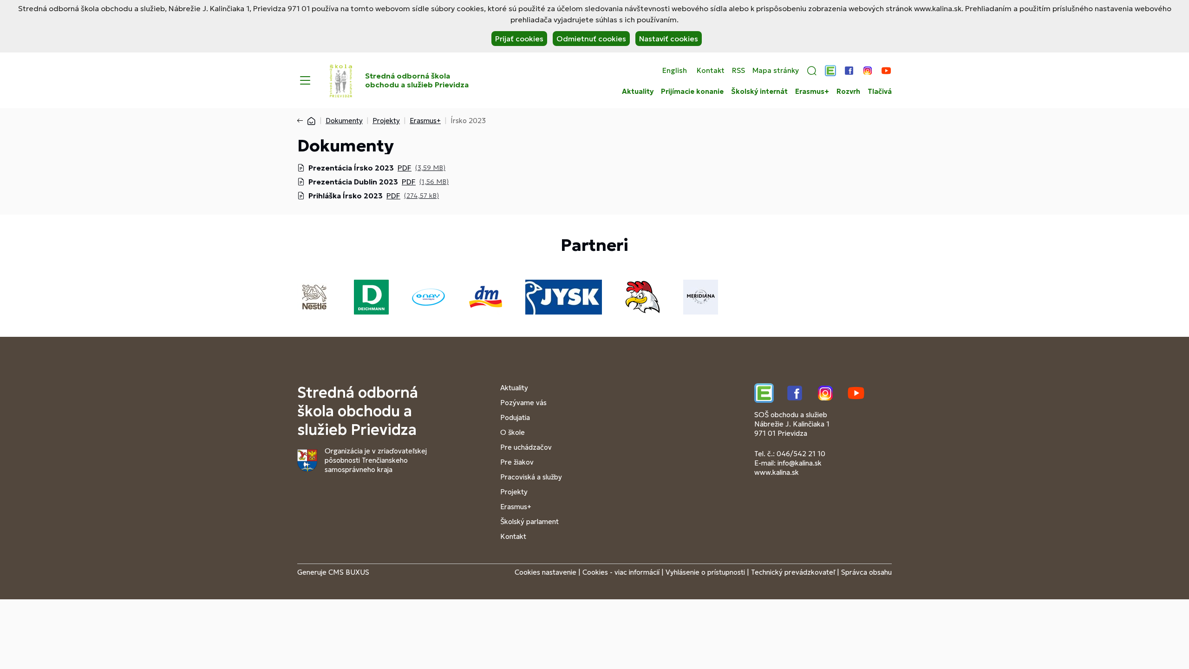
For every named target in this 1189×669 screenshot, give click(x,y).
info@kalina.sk (799, 463)
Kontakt (711, 70)
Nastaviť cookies (668, 38)
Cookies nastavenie (545, 572)
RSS (738, 70)
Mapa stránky (775, 70)
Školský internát (759, 91)
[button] (812, 70)
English (674, 70)
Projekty (386, 120)
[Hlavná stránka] (311, 120)
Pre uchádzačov (526, 447)
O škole (512, 432)
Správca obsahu (866, 572)
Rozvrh (848, 91)
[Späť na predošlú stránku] (302, 120)
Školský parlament (529, 521)
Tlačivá (880, 91)
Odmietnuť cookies (591, 38)
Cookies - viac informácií (621, 572)
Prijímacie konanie (692, 91)
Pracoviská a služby (531, 476)
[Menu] (305, 80)
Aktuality (637, 91)
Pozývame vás (523, 402)
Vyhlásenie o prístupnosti (705, 572)
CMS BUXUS (348, 572)
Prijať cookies (519, 38)
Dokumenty (344, 120)
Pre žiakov (517, 462)
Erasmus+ (812, 91)
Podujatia (515, 417)
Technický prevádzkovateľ (793, 572)
